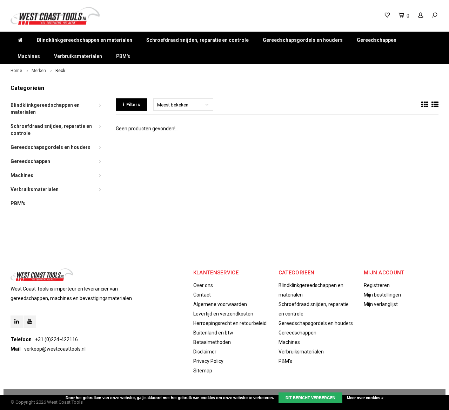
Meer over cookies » (365, 398)
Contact (202, 295)
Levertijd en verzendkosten (223, 314)
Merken (39, 70)
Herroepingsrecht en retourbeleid (230, 323)
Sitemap (202, 370)
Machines (29, 56)
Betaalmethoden (212, 342)
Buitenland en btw (213, 333)
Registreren (377, 285)
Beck (60, 70)
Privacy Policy (208, 361)
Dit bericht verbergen (310, 398)
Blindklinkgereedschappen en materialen (84, 40)
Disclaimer (204, 351)
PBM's (123, 56)
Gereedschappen (376, 40)
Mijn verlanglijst (381, 304)
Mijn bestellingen (382, 295)
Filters (133, 104)
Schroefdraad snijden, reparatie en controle (197, 40)
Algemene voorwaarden (220, 304)
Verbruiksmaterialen (78, 56)
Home (16, 70)
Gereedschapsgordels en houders (303, 40)
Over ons (203, 285)
